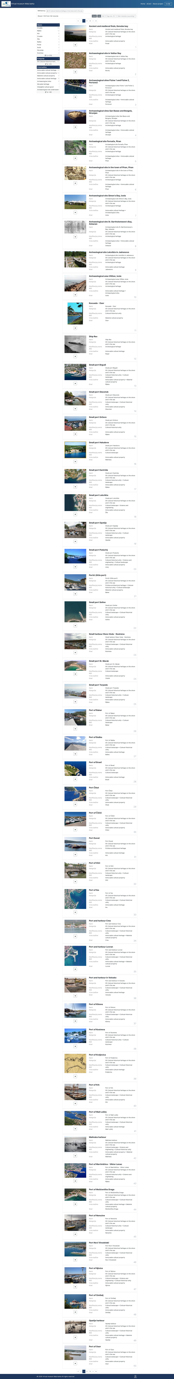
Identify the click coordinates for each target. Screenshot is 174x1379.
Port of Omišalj (96, 1295)
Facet (94, 16)
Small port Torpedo (98, 685)
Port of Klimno (96, 1004)
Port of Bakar (95, 710)
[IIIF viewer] (75, 45)
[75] (50, 55)
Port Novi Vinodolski (99, 1242)
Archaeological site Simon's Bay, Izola (107, 195)
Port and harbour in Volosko (102, 977)
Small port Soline (97, 602)
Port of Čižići (95, 813)
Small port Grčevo (98, 417)
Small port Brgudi (97, 365)
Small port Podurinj (98, 550)
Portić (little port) (97, 575)
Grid (103, 16)
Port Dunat (94, 838)
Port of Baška (95, 737)
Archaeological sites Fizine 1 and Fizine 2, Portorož (109, 81)
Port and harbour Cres (100, 921)
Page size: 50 (110, 16)
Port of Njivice (96, 1268)
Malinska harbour (97, 1137)
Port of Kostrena (97, 1029)
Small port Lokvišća (98, 495)
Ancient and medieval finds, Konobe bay (108, 26)
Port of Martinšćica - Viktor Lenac (105, 1164)
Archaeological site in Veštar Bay (105, 53)
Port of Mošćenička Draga (101, 1189)
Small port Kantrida (98, 470)
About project (158, 4)
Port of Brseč (95, 762)
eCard (149, 4)
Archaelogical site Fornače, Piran (105, 141)
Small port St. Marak (99, 661)
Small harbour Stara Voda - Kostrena (107, 634)
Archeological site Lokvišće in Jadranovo (109, 252)
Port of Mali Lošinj (97, 1112)
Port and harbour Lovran (101, 947)
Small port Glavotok (98, 392)
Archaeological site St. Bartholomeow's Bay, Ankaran (110, 223)
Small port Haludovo (99, 442)
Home (143, 4)
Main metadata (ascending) (126, 16)
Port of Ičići (94, 863)
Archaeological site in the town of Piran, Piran (111, 167)
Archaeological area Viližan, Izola (105, 276)
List (99, 16)
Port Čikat (94, 787)
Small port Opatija (98, 523)
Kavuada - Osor (96, 303)
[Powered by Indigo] (135, 1376)
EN (167, 4)
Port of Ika (94, 890)
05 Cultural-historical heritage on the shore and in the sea (65, 11)
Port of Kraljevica (97, 1055)
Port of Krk (94, 1085)
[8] (51, 92)
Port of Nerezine (97, 1215)
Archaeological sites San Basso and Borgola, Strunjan (110, 112)
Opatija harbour (96, 1320)
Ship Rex (93, 336)
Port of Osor (95, 1346)
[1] (50, 64)
